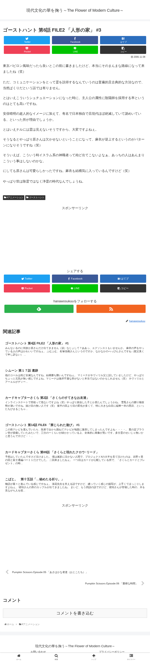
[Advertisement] (75, 236)
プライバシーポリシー (112, 651)
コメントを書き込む (75, 613)
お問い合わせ (38, 651)
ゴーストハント (36, 197)
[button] (139, 435)
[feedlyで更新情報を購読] (39, 309)
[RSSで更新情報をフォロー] (111, 309)
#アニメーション (14, 197)
